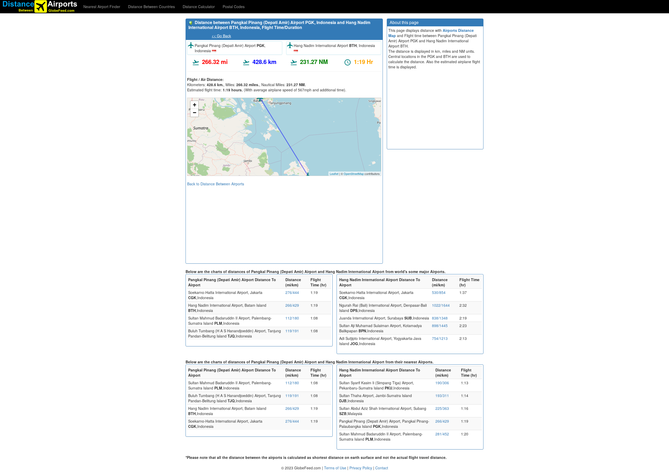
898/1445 (440, 325)
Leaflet (334, 174)
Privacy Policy (361, 467)
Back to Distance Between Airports (215, 183)
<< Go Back (221, 35)
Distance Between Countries (151, 6)
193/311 (442, 395)
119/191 (292, 330)
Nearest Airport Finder (101, 6)
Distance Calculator (199, 6)
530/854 (439, 292)
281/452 (442, 433)
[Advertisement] (284, 222)
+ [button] (194, 105)
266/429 (292, 305)
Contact (381, 467)
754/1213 (440, 338)
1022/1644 (441, 305)
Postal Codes (234, 6)
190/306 (442, 382)
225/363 (442, 408)
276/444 (292, 292)
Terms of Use (335, 467)
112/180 (292, 318)
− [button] (194, 112)
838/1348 (440, 318)
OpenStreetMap (354, 174)
